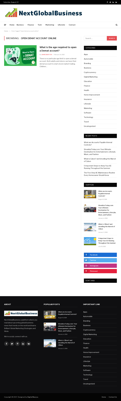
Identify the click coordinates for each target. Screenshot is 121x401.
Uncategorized (89, 126)
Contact (72, 25)
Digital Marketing (90, 77)
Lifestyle (61, 25)
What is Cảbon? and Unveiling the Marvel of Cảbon (106, 226)
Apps (86, 54)
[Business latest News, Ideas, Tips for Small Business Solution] (43, 13)
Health (86, 90)
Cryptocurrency (90, 72)
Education (88, 81)
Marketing (49, 25)
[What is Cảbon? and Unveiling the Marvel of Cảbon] (90, 227)
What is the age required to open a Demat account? (58, 49)
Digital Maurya (32, 397)
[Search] (116, 25)
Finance (31, 25)
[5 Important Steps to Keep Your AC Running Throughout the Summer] (90, 241)
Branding (87, 63)
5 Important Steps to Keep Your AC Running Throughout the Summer (107, 240)
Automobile (88, 59)
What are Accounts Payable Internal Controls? (105, 193)
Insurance (88, 99)
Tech (40, 25)
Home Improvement (92, 95)
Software (87, 113)
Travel (86, 122)
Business (20, 25)
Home (12, 25)
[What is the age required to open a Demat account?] (20, 55)
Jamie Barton (46, 54)
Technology (88, 117)
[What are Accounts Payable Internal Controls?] (90, 194)
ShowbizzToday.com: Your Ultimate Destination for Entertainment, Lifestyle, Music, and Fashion (100, 151)
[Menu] (5, 24)
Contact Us (113, 397)
